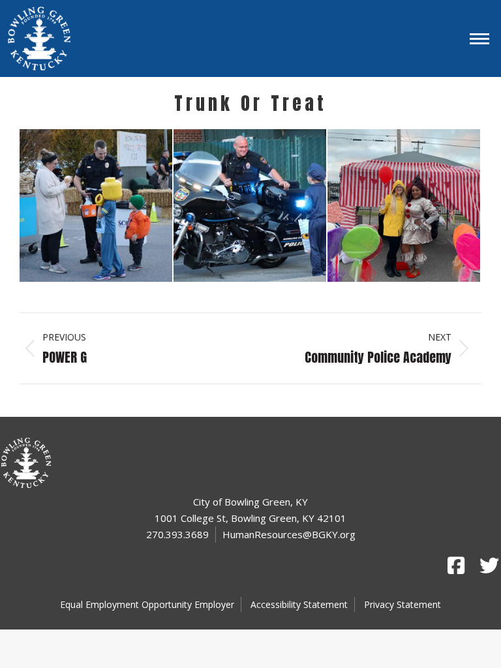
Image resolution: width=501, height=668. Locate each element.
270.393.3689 (177, 534)
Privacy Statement (402, 604)
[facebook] (456, 565)
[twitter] (487, 565)
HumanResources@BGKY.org (289, 534)
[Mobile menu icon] (479, 39)
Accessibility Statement (299, 604)
